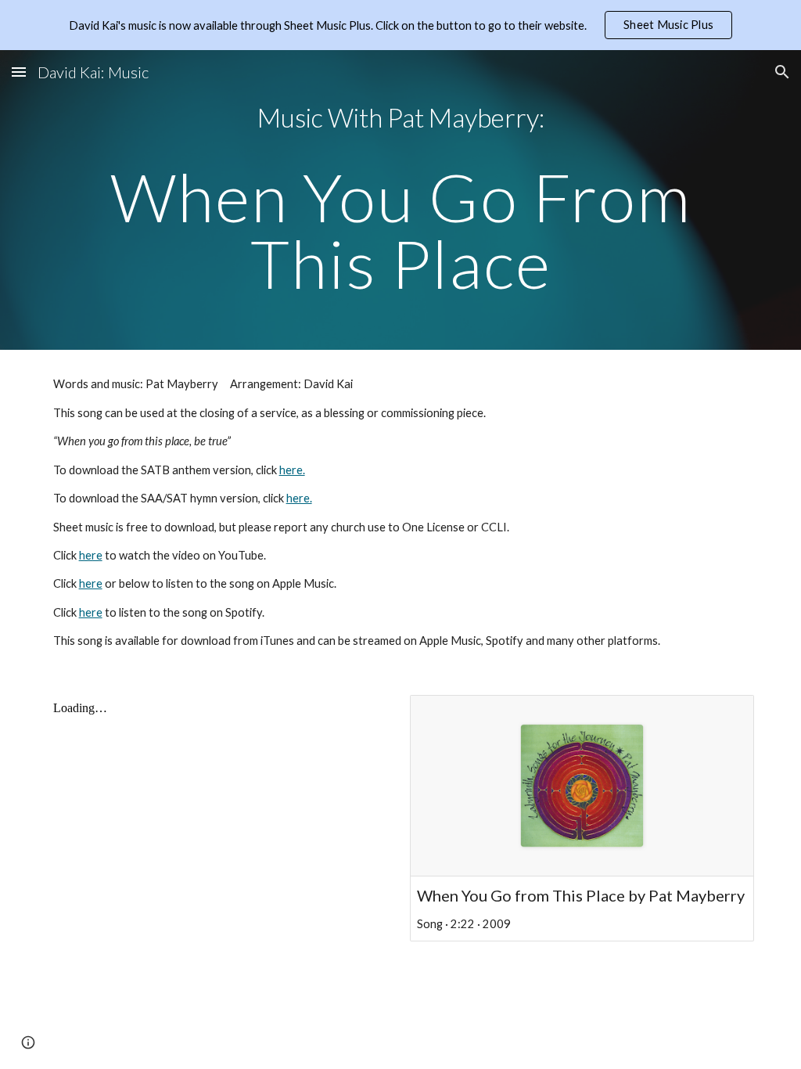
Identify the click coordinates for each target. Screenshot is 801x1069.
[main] (401, 200)
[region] (400, 25)
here (90, 555)
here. (292, 470)
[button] (19, 71)
